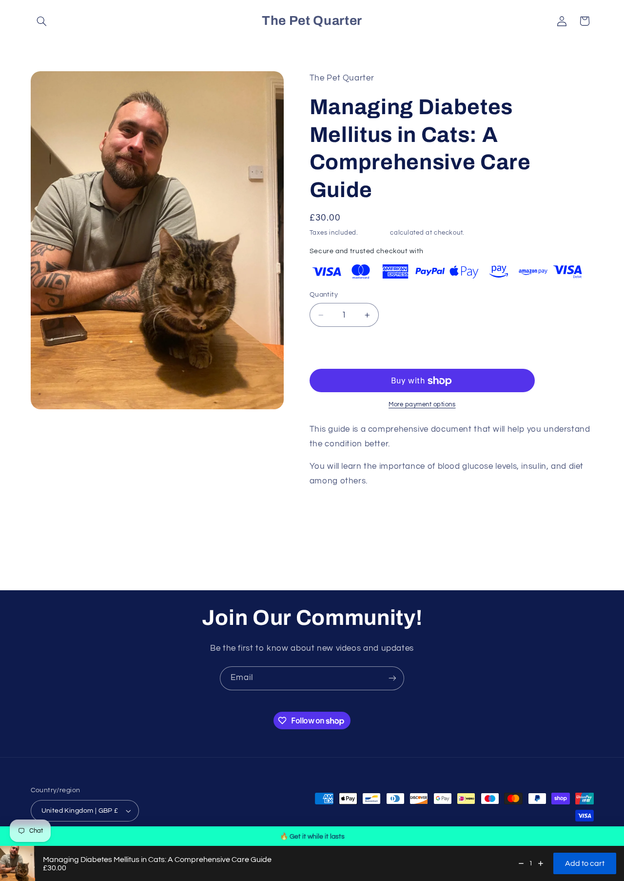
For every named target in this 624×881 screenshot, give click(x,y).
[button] (42, 21)
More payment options (422, 405)
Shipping (374, 233)
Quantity (324, 295)
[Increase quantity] (541, 863)
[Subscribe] (392, 678)
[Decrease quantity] (521, 863)
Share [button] (329, 512)
